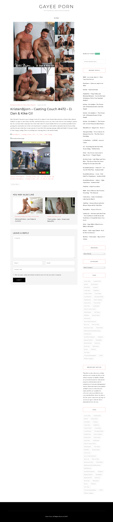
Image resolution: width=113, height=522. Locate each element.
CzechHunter (87, 296)
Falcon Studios (98, 300)
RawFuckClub (88, 343)
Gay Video (23, 105)
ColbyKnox (96, 290)
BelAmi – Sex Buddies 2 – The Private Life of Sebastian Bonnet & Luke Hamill (94, 115)
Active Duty (87, 281)
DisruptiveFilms (98, 296)
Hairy (28, 105)
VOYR (100, 355)
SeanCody (87, 346)
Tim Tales (87, 352)
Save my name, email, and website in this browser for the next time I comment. (38, 275)
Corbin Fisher (88, 293)
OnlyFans (100, 337)
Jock (33, 216)
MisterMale (99, 327)
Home (56, 18)
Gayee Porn (56, 6)
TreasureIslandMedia (90, 355)
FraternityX (97, 303)
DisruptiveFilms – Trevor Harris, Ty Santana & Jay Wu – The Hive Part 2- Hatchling (93, 134)
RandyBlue (99, 340)
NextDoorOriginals (89, 337)
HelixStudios (87, 312)
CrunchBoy (98, 293)
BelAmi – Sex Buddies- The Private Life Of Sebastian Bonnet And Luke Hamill (93, 107)
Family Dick (87, 303)
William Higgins (88, 358)
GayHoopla (96, 306)
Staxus (86, 349)
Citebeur (95, 287)
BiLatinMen (94, 284)
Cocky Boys (87, 290)
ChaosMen (87, 287)
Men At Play (95, 324)
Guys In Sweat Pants (90, 309)
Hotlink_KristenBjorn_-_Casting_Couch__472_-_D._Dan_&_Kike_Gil (31, 179)
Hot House (97, 312)
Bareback (13, 105)
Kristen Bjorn (15, 184)
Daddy (18, 105)
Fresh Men (87, 306)
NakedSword (87, 334)
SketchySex (96, 346)
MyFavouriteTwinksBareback (92, 331)
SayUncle (97, 343)
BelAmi (86, 284)
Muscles (33, 105)
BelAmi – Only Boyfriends (90, 89)
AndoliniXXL (97, 281)
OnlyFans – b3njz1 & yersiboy (91, 186)
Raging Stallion (88, 340)
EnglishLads (87, 300)
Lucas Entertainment (90, 321)
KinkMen (86, 315)
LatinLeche (87, 318)
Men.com (86, 324)
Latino (37, 216)
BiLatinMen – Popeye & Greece (92, 209)
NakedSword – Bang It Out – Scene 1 (93, 128)
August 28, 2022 (41, 105)
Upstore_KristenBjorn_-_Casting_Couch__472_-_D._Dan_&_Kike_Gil (32, 176)
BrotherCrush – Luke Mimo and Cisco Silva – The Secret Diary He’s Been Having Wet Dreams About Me (94, 161)
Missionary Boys (88, 327)
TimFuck (93, 349)
